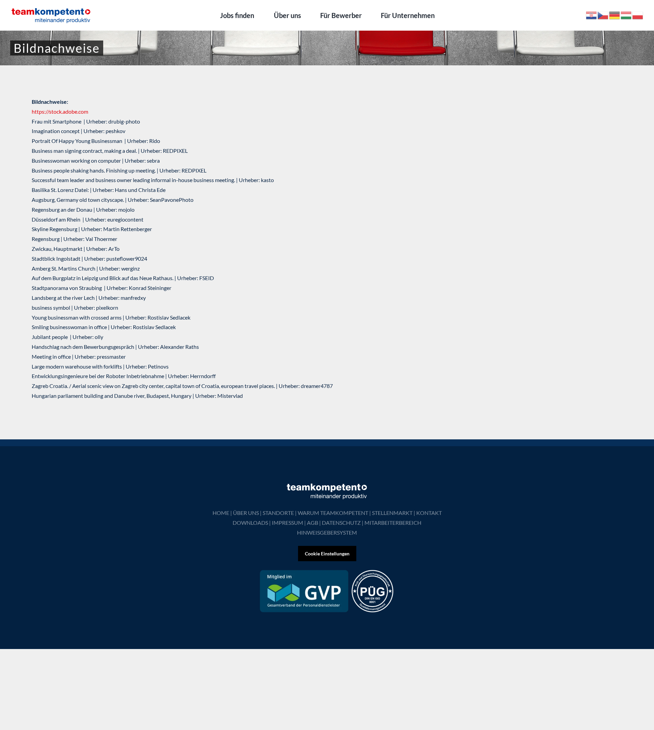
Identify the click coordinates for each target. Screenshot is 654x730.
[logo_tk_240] (51, 9)
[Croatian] (591, 14)
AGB (312, 522)
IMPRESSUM (287, 522)
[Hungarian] (626, 14)
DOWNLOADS (250, 522)
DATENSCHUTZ (341, 522)
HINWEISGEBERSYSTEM (327, 532)
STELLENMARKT (392, 512)
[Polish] (638, 14)
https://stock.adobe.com (60, 111)
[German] (615, 14)
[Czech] (603, 14)
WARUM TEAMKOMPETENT (333, 512)
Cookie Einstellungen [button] (327, 553)
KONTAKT (429, 512)
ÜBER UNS (246, 512)
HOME (221, 512)
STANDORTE (278, 512)
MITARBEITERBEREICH (392, 522)
